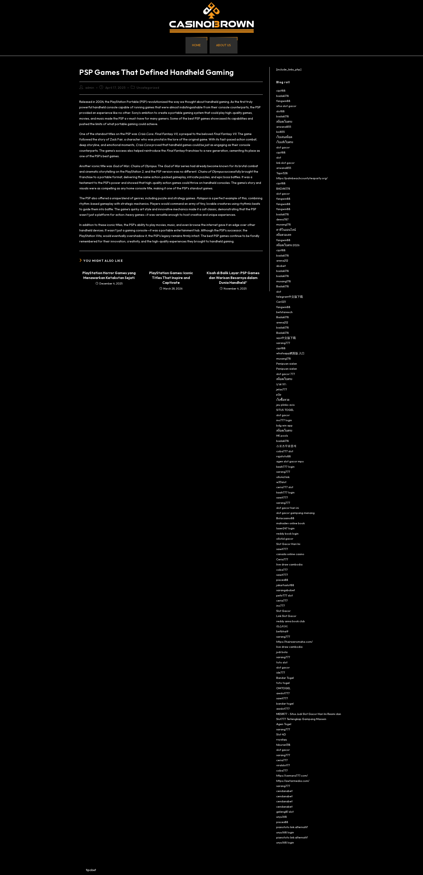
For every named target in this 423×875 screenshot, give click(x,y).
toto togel (283, 683)
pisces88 (282, 579)
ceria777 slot (284, 487)
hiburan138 (283, 744)
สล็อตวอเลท (283, 234)
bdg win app (284, 425)
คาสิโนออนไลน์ (286, 229)
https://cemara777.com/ (292, 775)
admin (89, 88)
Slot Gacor (283, 611)
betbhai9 (282, 631)
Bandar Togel (285, 677)
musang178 (283, 224)
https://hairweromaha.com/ (294, 641)
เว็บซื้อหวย (282, 399)
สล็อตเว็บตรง (284, 121)
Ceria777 (282, 559)
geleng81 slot (285, 811)
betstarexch (284, 312)
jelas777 (281, 389)
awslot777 (283, 693)
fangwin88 (283, 101)
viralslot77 (283, 765)
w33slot (281, 482)
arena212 (282, 260)
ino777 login (284, 420)
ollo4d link (282, 477)
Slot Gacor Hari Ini (288, 544)
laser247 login (285, 528)
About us (223, 45)
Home (196, 45)
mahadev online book (290, 523)
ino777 (280, 605)
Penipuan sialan (286, 363)
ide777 (280, 672)
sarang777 (283, 343)
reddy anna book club (290, 621)
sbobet (281, 266)
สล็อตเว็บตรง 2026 (288, 245)
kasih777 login (285, 466)
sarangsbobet (285, 590)
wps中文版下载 (286, 338)
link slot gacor (285, 162)
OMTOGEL (283, 688)
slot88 (280, 111)
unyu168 (281, 816)
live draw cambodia (289, 564)
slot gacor (283, 147)
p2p (278, 394)
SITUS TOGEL (285, 410)
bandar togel (285, 703)
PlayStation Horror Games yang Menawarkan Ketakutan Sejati (109, 275)
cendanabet (284, 791)
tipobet (91, 870)
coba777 (282, 569)
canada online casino (290, 554)
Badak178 (282, 286)
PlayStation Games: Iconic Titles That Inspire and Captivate (171, 278)
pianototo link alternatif (292, 827)
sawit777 (282, 497)
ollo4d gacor (284, 538)
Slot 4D (281, 734)
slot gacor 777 (285, 374)
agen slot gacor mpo (290, 461)
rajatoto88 (283, 456)
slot (278, 157)
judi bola (282, 652)
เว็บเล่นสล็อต (284, 137)
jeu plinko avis (285, 404)
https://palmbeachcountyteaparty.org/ (302, 178)
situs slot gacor (286, 106)
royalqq (281, 739)
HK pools (282, 435)
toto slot (282, 662)
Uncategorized (148, 88)
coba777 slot (284, 451)
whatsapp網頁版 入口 (290, 353)
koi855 (280, 131)
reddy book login (287, 533)
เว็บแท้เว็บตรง (284, 142)
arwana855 (283, 126)
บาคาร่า (281, 384)
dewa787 (282, 219)
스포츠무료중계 (286, 446)
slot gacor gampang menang (295, 513)
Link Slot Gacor (286, 616)
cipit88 (281, 90)
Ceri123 (281, 301)
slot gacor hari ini (287, 507)
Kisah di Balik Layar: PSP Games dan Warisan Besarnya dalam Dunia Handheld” (233, 278)
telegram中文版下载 (289, 296)
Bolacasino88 (285, 518)
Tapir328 (282, 173)
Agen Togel (283, 724)
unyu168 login (285, 832)
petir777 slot (284, 595)
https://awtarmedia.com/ (292, 781)
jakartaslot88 (285, 585)
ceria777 (282, 600)
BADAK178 (283, 188)
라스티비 (282, 626)
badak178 (282, 96)
